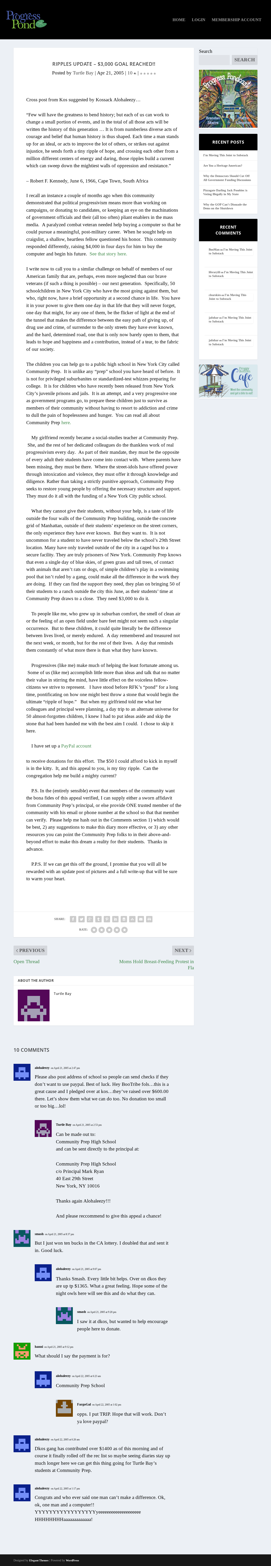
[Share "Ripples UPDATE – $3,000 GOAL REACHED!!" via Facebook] (73, 919)
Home (179, 20)
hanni (39, 1346)
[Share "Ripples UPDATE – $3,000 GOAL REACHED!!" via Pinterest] (107, 919)
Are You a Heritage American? (222, 165)
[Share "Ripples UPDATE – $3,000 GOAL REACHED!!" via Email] (141, 919)
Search (205, 51)
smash (39, 1234)
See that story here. (108, 253)
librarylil (214, 272)
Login (198, 20)
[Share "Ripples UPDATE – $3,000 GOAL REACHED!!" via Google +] (90, 919)
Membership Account (236, 20)
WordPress (72, 1560)
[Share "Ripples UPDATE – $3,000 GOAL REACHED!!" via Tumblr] (98, 919)
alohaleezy (42, 1068)
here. (66, 422)
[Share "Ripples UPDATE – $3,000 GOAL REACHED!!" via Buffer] (124, 919)
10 (130, 72)
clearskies (215, 295)
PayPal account (76, 746)
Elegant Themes (38, 1560)
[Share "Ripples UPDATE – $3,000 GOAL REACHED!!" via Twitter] (81, 919)
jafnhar (213, 317)
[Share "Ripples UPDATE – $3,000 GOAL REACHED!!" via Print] (149, 919)
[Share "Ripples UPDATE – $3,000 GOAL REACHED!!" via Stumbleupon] (132, 919)
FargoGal (84, 1404)
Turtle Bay (83, 72)
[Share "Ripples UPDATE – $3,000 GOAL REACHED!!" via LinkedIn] (115, 919)
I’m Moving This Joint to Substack (225, 155)
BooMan (214, 249)
